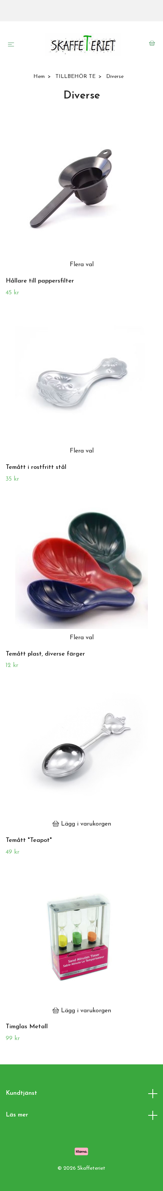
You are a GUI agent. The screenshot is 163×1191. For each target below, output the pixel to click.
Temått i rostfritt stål (36, 467)
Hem (39, 76)
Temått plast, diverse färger (45, 654)
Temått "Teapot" (29, 840)
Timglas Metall (27, 1027)
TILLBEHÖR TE (75, 76)
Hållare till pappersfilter (40, 281)
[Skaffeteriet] (83, 44)
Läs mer (17, 1115)
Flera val (82, 265)
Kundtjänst (21, 1093)
